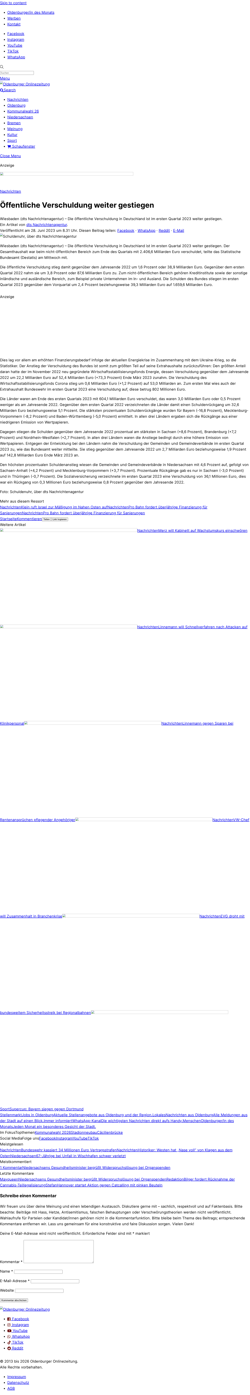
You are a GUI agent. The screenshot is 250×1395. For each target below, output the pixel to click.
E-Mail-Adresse (15, 1281)
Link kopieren (60, 519)
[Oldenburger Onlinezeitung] (25, 1309)
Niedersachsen (20, 117)
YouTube (14, 45)
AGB (11, 1388)
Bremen (14, 123)
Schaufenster (23, 146)
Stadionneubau (84, 1132)
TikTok (13, 51)
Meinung (15, 129)
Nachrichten (17, 99)
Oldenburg (16, 105)
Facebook (15, 33)
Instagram (15, 39)
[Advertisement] (125, 327)
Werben (14, 18)
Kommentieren (29, 519)
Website (7, 1290)
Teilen (46, 519)
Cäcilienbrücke (110, 1132)
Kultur (12, 134)
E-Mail (178, 230)
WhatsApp (16, 57)
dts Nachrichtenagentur (46, 224)
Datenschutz (18, 1382)
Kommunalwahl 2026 (53, 1132)
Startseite (8, 519)
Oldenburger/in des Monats (30, 12)
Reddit (164, 230)
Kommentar (11, 1262)
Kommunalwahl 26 (23, 111)
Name (6, 1271)
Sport (12, 140)
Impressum (16, 1377)
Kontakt (13, 24)
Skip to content (13, 3)
